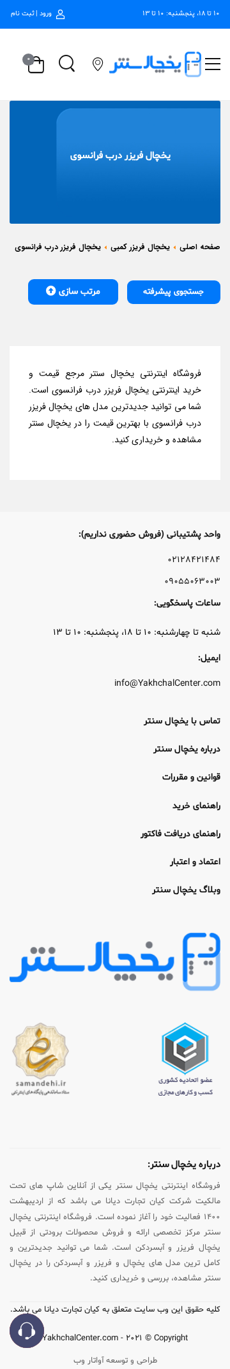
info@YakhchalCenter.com (167, 683)
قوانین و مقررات (191, 777)
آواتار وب (88, 1360)
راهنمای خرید (196, 806)
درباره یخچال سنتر (186, 749)
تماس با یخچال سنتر (182, 721)
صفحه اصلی (200, 247)
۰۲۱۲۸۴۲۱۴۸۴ (193, 560)
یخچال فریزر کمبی (140, 247)
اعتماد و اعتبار (195, 862)
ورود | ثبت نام (31, 13)
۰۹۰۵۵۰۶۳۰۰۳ (192, 581)
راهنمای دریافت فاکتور (180, 834)
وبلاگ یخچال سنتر (186, 890)
